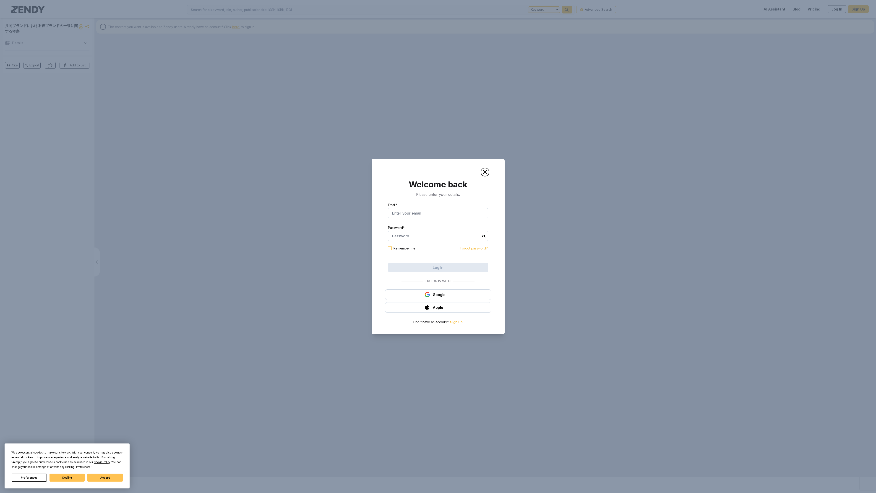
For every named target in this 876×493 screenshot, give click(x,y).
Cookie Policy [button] (102, 462)
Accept (105, 477)
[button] (485, 172)
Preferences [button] (83, 467)
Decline (67, 477)
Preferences (29, 477)
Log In (438, 267)
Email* (392, 205)
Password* (396, 228)
